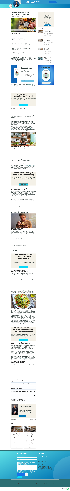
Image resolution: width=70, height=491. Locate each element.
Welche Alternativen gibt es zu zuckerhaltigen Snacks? (21, 391)
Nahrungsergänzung (27, 463)
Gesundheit (20, 463)
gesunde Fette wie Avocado (15, 281)
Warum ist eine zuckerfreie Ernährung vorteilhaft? (21, 383)
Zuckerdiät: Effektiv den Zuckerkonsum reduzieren (21, 43)
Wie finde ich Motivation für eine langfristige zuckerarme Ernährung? (18, 400)
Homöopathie (32, 462)
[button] (31, 30)
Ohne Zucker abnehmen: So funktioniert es (20, 47)
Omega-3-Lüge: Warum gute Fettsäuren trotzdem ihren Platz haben (47, 49)
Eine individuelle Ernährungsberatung (22, 358)
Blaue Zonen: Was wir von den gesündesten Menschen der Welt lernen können (23, 41)
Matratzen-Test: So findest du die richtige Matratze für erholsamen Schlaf (30, 435)
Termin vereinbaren (23, 105)
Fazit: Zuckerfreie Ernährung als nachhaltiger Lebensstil (22, 50)
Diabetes (25, 464)
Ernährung (20, 464)
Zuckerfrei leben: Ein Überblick (18, 38)
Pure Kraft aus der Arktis (17, 53)
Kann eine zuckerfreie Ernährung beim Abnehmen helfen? (17, 396)
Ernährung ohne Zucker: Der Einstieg (19, 39)
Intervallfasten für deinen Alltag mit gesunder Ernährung (17, 434)
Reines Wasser (25, 462)
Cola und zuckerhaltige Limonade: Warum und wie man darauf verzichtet (22, 49)
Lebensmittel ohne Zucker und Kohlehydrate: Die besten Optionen (22, 45)
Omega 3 (20, 462)
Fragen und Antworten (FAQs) (18, 52)
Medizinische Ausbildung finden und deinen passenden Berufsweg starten (48, 58)
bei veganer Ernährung (24, 290)
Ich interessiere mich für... (22, 461)
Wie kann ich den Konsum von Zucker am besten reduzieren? (17, 388)
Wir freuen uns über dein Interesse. (18, 36)
